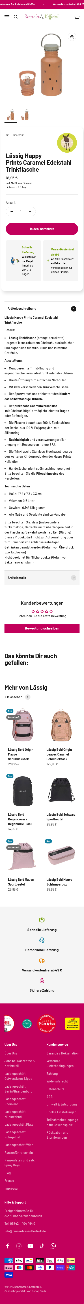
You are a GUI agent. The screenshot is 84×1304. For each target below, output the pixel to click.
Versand (28, 182)
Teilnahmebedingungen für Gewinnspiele (62, 1122)
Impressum (12, 1188)
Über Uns (10, 1053)
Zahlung (52, 1074)
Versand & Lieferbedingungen (60, 1063)
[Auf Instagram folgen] (19, 1246)
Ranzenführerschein (18, 1153)
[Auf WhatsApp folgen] (53, 1246)
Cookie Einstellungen (61, 1112)
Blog (7, 1173)
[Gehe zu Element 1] (10, 116)
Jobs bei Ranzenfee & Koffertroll (19, 1063)
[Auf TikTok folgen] (42, 1246)
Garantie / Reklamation (63, 1053)
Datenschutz (55, 1089)
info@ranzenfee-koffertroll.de (25, 1231)
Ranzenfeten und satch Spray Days (20, 1162)
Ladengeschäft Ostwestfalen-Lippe (18, 1076)
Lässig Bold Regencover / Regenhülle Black (20, 819)
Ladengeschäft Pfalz (18, 1124)
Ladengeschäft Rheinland (15, 1101)
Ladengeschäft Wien (18, 1145)
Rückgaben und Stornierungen (57, 1135)
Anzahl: (11, 202)
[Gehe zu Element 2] (25, 116)
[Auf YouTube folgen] (30, 1246)
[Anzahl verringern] (11, 211)
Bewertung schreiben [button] (42, 628)
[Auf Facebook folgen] (7, 1246)
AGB (50, 1097)
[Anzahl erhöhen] (30, 211)
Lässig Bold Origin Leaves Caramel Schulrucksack (59, 754)
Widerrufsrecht (57, 1081)
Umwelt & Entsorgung (62, 1104)
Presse (9, 1180)
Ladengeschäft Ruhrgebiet (15, 1134)
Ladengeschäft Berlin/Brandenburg (18, 1088)
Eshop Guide (39, 1291)
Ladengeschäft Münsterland (15, 1114)
